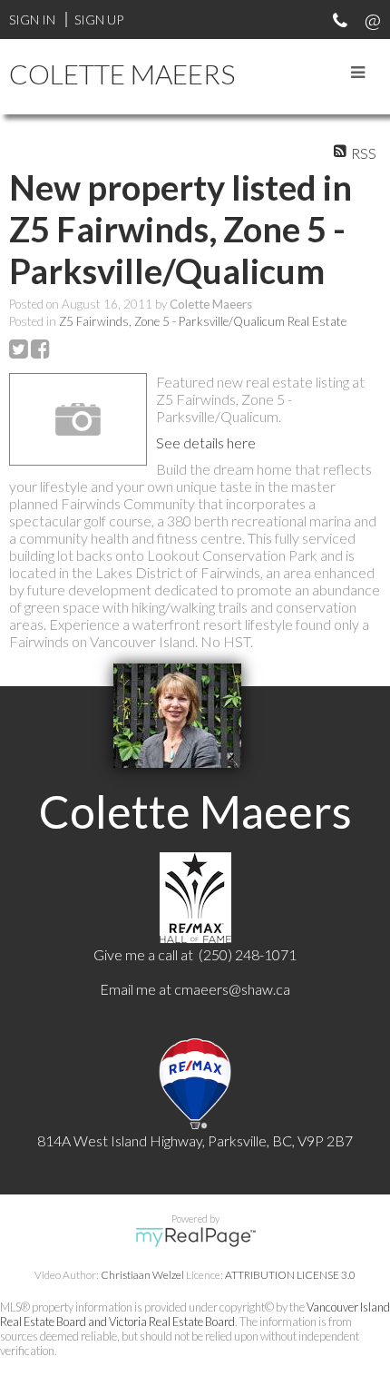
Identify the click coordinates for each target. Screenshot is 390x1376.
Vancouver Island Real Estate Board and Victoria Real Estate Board (195, 1314)
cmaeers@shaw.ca (232, 989)
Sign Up (98, 19)
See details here (206, 442)
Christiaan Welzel (142, 1275)
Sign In (32, 19)
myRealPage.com (195, 1237)
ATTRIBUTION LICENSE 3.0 (290, 1275)
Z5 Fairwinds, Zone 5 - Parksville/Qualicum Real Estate (202, 321)
